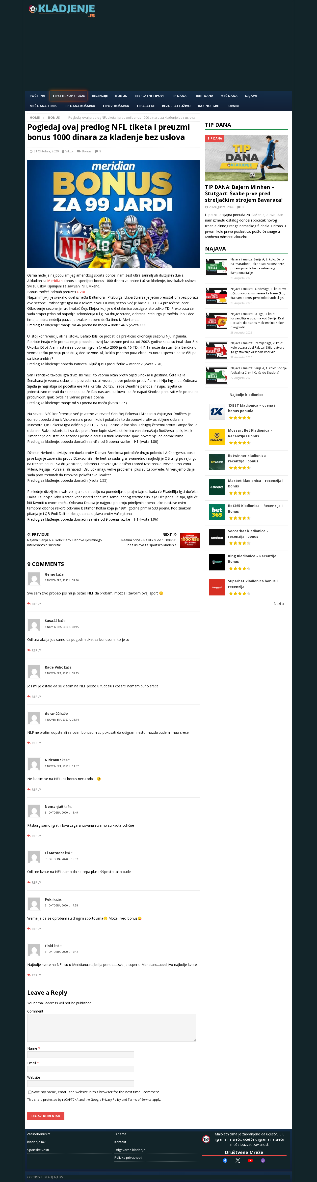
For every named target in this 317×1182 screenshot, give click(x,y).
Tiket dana (203, 95)
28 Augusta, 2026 (221, 207)
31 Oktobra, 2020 (46, 151)
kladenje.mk (36, 1142)
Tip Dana (178, 95)
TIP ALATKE (145, 106)
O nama (120, 1134)
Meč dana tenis (43, 106)
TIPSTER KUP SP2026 (68, 95)
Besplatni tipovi (149, 95)
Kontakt (120, 1142)
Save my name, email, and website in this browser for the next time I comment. (96, 1092)
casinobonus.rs (39, 1134)
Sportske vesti (38, 1150)
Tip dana (218, 124)
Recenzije (100, 95)
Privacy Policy (111, 1099)
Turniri (232, 106)
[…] (250, 236)
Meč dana (229, 95)
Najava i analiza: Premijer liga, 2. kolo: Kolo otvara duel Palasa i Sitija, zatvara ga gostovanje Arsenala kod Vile (257, 347)
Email (32, 1063)
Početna (37, 95)
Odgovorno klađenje (129, 1150)
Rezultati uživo (176, 106)
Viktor (69, 151)
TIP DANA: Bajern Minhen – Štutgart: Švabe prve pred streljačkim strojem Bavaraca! (244, 193)
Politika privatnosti (128, 1157)
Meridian (55, 280)
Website (33, 1077)
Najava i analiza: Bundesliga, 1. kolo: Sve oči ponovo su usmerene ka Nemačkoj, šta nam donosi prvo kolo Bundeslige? (259, 293)
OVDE (81, 291)
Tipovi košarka (116, 106)
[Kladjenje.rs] (63, 16)
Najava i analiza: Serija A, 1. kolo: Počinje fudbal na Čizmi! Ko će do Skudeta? (259, 370)
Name (32, 1048)
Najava (251, 95)
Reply (36, 603)
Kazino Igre (208, 106)
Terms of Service (140, 1099)
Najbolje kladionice (247, 394)
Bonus (121, 95)
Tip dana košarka (79, 106)
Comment (35, 1011)
